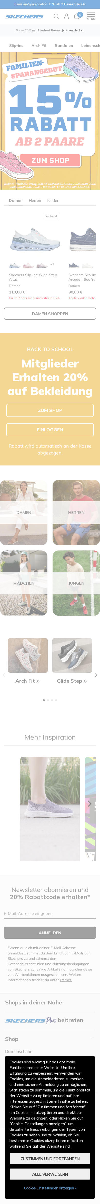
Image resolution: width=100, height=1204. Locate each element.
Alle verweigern (50, 1174)
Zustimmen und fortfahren (50, 1158)
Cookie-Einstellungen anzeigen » (50, 1187)
